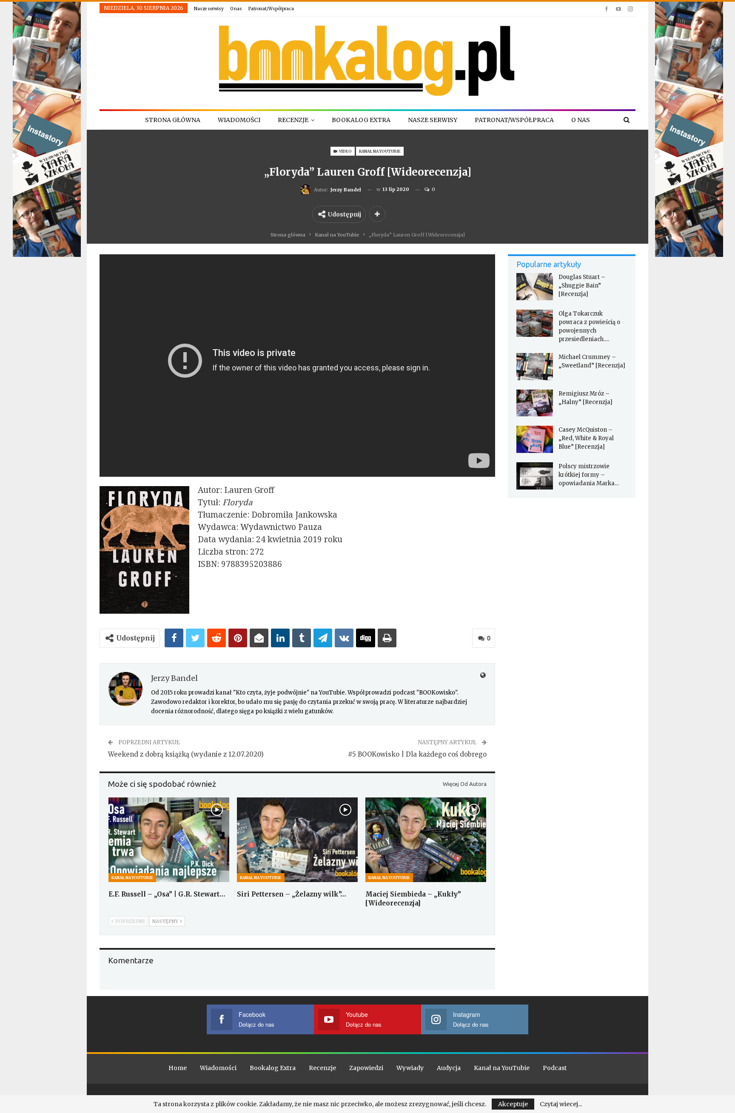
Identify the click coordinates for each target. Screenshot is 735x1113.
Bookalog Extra (361, 120)
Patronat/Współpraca (271, 8)
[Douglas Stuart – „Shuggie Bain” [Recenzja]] (534, 286)
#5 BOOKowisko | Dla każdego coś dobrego (417, 754)
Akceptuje (513, 1104)
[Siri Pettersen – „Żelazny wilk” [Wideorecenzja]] (297, 839)
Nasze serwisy (209, 8)
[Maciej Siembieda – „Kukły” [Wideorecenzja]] (425, 839)
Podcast (555, 1068)
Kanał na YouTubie (380, 151)
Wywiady (410, 1068)
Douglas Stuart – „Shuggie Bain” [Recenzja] (581, 285)
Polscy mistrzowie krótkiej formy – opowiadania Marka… (588, 475)
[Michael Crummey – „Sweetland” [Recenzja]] (534, 366)
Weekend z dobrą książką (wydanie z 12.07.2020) (186, 754)
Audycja (449, 1068)
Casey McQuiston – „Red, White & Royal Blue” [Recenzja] (586, 438)
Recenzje (293, 120)
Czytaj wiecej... (561, 1104)
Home (177, 1068)
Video (345, 151)
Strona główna (172, 120)
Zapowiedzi (366, 1068)
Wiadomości (239, 120)
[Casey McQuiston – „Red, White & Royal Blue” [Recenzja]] (534, 439)
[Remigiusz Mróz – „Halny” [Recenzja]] (534, 403)
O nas (236, 8)
